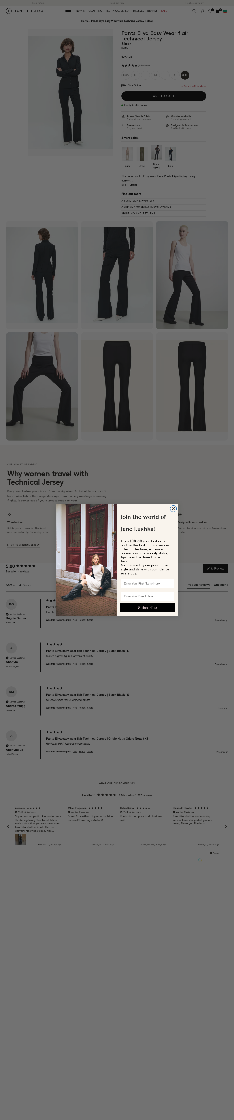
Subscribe (147, 607)
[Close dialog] (173, 508)
